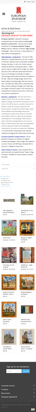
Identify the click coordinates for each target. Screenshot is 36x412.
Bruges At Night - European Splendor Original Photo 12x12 (27, 239)
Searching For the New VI (27, 211)
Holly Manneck (5, 178)
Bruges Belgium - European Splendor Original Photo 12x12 (27, 293)
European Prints (5, 184)
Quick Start (7, 238)
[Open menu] (3, 14)
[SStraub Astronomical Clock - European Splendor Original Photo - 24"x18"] (27, 337)
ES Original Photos (5, 180)
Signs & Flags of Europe (7, 182)
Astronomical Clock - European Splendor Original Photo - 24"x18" (27, 348)
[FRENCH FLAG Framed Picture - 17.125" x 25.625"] (27, 309)
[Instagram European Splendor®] (21, 377)
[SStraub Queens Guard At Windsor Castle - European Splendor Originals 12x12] (9, 282)
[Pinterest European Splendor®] (18, 377)
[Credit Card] (33, 409)
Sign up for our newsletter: (18, 367)
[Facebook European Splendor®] (14, 377)
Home (3, 31)
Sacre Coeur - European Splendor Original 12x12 (9, 320)
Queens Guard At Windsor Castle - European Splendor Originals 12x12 (8, 293)
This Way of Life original (8, 266)
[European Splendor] (21, 14)
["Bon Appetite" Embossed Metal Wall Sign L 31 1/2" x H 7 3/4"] (9, 200)
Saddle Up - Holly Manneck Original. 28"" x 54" (26, 266)
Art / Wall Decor (11, 31)
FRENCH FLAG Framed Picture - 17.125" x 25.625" (26, 320)
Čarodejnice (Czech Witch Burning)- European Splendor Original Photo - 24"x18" (9, 348)
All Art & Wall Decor (23, 31)
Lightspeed (4, 407)
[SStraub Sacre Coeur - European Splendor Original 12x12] (9, 309)
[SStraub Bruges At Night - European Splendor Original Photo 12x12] (27, 228)
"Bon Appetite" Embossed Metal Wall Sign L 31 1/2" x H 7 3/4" (8, 211)
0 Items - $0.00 (30, 2)
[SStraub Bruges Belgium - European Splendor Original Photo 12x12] (27, 282)
